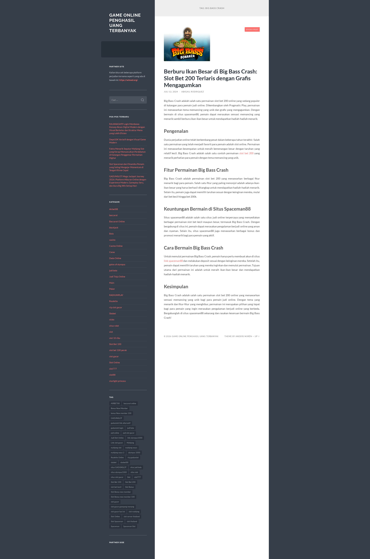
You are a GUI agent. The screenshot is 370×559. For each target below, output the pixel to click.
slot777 (113, 368)
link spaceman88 (173, 260)
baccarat (113, 215)
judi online (115, 433)
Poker (112, 289)
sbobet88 (124, 462)
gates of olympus (117, 264)
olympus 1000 (134, 452)
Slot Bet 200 (130, 482)
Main (111, 282)
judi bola (113, 270)
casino (112, 239)
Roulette (113, 301)
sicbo (111, 319)
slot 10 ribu (114, 338)
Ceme (112, 252)
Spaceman (115, 526)
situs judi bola (135, 467)
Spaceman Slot (129, 526)
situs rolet (114, 325)
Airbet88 (113, 209)
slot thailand (132, 521)
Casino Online (116, 246)
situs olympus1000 (119, 472)
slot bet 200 (246, 153)
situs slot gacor (117, 477)
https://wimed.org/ (128, 80)
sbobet (113, 462)
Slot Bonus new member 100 (123, 497)
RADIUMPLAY (116, 295)
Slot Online (114, 362)
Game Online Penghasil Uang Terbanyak (195, 336)
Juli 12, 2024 (171, 92)
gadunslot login (117, 428)
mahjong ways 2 (117, 452)
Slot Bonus (129, 487)
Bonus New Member (119, 408)
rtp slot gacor (115, 307)
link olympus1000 (134, 438)
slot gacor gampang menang (122, 506)
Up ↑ (257, 336)
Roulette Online (117, 457)
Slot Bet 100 (115, 344)
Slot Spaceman (117, 521)
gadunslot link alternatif (120, 423)
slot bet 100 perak (118, 350)
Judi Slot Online (117, 438)
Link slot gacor (117, 443)
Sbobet (112, 313)
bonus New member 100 (121, 413)
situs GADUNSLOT (118, 467)
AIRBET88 (115, 403)
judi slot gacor (128, 433)
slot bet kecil (116, 487)
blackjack (113, 227)
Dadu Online (115, 258)
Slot (128, 477)
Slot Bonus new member (121, 492)
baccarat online (130, 403)
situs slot (134, 472)
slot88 (112, 374)
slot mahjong (134, 511)
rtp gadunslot (133, 457)
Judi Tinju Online (117, 276)
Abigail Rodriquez (192, 92)
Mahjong (130, 443)
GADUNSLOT (116, 418)
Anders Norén (244, 336)
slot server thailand (132, 516)
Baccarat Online (117, 221)
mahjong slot (116, 447)
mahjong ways (131, 447)
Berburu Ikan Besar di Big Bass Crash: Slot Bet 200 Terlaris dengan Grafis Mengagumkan (210, 78)
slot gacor (114, 356)
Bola (111, 233)
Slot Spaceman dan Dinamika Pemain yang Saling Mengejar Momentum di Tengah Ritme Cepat (126, 167)
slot (111, 331)
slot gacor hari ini (118, 511)
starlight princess (117, 381)
